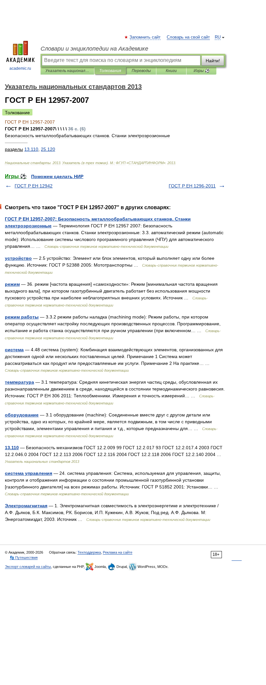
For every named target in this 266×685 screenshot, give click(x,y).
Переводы (141, 70)
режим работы (22, 316)
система (14, 349)
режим (12, 284)
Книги (171, 70)
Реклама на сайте (117, 552)
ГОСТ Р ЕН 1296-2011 (192, 185)
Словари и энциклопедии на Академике (94, 48)
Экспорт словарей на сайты (28, 567)
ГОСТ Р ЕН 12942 (34, 185)
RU (218, 37)
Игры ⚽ (202, 70)
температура (19, 382)
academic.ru (20, 68)
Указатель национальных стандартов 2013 (67, 70)
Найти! (213, 60)
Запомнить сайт (145, 37)
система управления (28, 473)
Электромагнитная (26, 505)
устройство (18, 258)
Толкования (110, 70)
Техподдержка (89, 552)
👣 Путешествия (24, 557)
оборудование (22, 414)
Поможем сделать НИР (57, 176)
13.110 (12, 447)
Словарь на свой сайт (188, 37)
